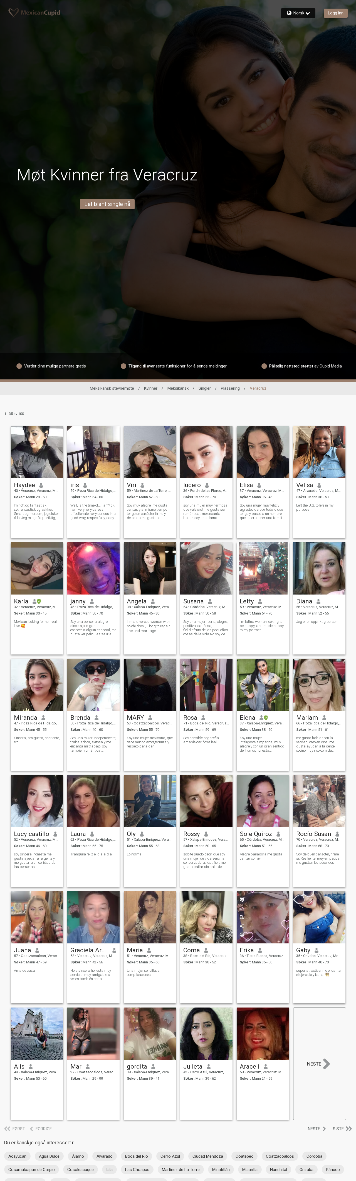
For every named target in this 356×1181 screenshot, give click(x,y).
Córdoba (314, 1156)
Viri (131, 484)
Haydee (24, 484)
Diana (304, 601)
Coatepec (244, 1156)
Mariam (307, 717)
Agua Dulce (49, 1156)
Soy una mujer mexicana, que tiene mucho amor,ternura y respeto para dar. (150, 742)
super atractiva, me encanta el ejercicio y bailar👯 (318, 972)
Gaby (303, 950)
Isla (109, 1169)
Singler (205, 388)
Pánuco (333, 1169)
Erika (247, 950)
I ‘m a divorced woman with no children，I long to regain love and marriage (148, 626)
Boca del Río (136, 1156)
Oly (131, 833)
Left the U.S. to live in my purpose (314, 507)
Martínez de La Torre (181, 1169)
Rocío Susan (313, 833)
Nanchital (278, 1169)
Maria (135, 950)
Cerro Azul (170, 1156)
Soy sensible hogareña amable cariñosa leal (201, 740)
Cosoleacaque (80, 1169)
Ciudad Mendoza (207, 1156)
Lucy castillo (31, 833)
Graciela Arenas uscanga (89, 950)
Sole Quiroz (256, 833)
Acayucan (17, 1156)
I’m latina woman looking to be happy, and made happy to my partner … (262, 626)
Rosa (190, 717)
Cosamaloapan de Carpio (31, 1169)
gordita (137, 1066)
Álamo (78, 1156)
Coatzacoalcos (280, 1156)
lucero (192, 484)
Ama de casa (24, 970)
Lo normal (134, 854)
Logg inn (335, 13)
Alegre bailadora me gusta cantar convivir (261, 856)
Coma (191, 950)
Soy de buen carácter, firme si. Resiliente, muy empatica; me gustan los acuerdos (318, 858)
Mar (75, 1066)
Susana (193, 601)
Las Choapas (137, 1169)
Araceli (249, 1066)
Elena (247, 717)
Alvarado (105, 1156)
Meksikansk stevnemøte (112, 388)
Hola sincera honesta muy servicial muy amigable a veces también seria (90, 974)
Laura (78, 833)
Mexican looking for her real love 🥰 (35, 624)
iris (74, 484)
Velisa (304, 484)
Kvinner (150, 388)
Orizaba (306, 1169)
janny (78, 601)
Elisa (246, 484)
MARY (135, 717)
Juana (22, 950)
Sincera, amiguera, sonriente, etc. (37, 740)
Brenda (80, 717)
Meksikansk (178, 388)
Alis (19, 1066)
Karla (21, 601)
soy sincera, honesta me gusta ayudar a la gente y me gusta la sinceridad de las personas (34, 860)
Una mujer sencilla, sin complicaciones (144, 972)
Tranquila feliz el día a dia (91, 854)
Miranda (25, 717)
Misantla (250, 1169)
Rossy (191, 833)
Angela (137, 601)
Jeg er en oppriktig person (316, 622)
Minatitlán (221, 1169)
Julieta (192, 1066)
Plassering (230, 388)
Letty (247, 601)
